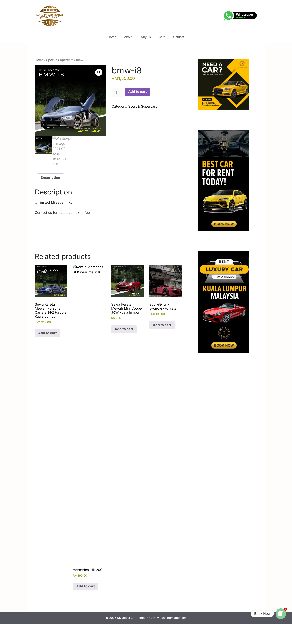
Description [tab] (50, 178)
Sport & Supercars (59, 60)
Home (112, 37)
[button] (98, 72)
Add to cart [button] (47, 333)
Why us (145, 37)
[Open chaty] (281, 613)
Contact (178, 37)
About (128, 37)
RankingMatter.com (173, 618)
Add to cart (137, 92)
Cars (162, 37)
